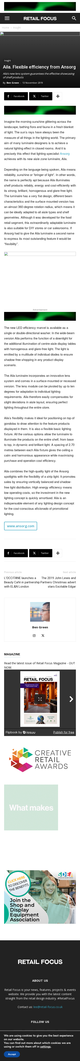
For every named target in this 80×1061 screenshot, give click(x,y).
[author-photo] (40, 621)
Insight (17, 27)
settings (45, 1047)
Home (5, 27)
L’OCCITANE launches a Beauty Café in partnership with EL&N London (22, 582)
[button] (7, 18)
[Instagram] (35, 635)
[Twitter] (44, 635)
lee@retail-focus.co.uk (48, 1007)
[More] (58, 96)
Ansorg (65, 153)
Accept (12, 1054)
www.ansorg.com (20, 526)
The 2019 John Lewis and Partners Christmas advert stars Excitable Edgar (58, 582)
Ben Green (13, 82)
